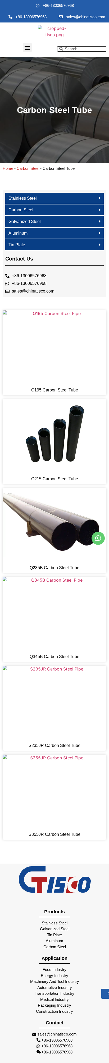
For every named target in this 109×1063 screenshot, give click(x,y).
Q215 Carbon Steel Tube (54, 479)
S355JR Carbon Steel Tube (54, 834)
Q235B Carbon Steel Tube (54, 567)
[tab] (54, 198)
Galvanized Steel (24, 221)
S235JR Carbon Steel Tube (54, 745)
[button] (27, 47)
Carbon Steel (28, 168)
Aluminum (18, 233)
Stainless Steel (22, 198)
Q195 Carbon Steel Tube (54, 390)
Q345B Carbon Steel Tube (54, 656)
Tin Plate (16, 245)
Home (8, 168)
